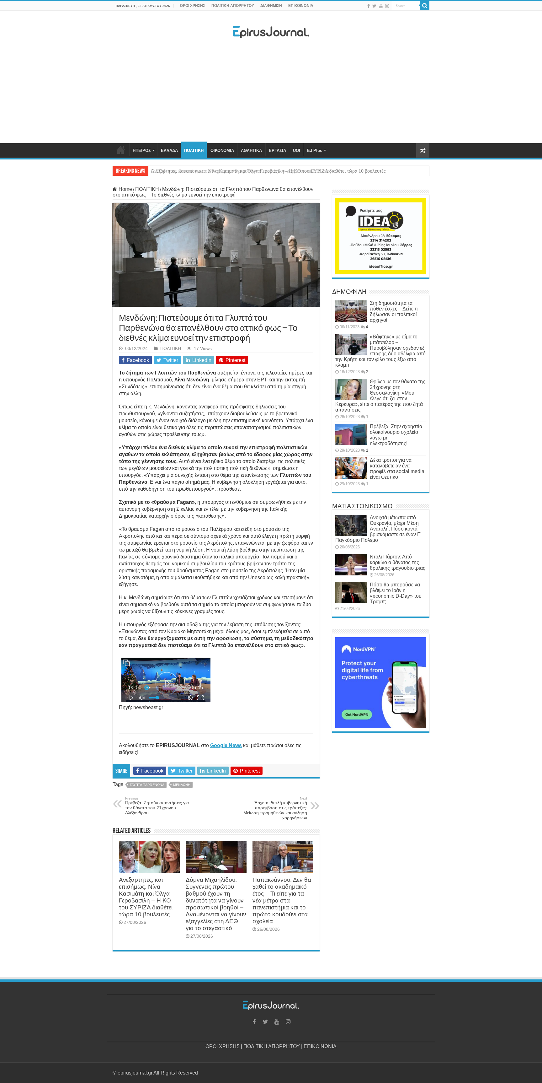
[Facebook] (368, 6)
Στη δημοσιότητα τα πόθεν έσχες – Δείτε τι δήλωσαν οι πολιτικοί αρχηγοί (394, 311)
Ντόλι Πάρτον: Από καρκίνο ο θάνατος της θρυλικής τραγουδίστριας (397, 562)
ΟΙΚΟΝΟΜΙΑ (222, 150)
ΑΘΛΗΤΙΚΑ (251, 150)
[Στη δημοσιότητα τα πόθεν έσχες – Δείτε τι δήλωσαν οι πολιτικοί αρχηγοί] (351, 311)
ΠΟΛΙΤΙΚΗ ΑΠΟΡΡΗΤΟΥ (232, 5)
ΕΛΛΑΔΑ (169, 150)
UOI (296, 150)
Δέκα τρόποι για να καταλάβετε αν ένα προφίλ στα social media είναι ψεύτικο (397, 468)
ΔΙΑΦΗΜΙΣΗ (271, 5)
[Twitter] (374, 6)
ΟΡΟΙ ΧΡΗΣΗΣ (222, 1046)
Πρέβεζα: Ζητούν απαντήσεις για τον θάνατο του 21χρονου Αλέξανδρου (157, 805)
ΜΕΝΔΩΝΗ (181, 785)
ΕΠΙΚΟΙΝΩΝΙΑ (300, 5)
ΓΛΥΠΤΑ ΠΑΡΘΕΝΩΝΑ (147, 785)
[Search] (424, 5)
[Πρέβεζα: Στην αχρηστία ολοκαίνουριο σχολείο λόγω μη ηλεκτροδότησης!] (351, 434)
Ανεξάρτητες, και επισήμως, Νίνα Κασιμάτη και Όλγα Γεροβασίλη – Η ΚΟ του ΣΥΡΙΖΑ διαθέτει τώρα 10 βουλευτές (268, 171)
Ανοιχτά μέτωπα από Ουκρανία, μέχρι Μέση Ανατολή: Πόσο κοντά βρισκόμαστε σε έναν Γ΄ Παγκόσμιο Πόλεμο (378, 529)
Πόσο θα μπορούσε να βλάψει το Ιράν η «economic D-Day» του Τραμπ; (396, 593)
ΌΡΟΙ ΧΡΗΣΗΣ (192, 5)
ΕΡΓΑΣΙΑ (277, 150)
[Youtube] (380, 6)
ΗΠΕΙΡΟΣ (142, 150)
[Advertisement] (271, 93)
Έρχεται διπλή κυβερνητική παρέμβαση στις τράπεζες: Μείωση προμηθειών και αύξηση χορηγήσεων (275, 808)
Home (124, 189)
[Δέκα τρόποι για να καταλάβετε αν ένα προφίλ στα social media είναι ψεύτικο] (351, 468)
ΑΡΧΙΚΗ (121, 149)
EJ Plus (314, 150)
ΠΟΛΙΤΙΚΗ (194, 150)
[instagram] (387, 6)
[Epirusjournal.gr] (271, 30)
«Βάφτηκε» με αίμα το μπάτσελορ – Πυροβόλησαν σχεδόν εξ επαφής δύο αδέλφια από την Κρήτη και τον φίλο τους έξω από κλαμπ (380, 351)
